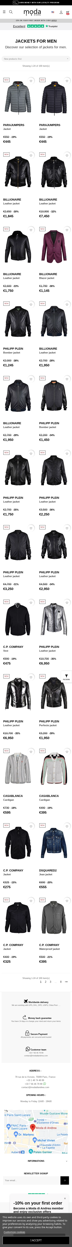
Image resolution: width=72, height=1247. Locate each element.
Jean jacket (45, 874)
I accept (36, 1240)
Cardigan (8, 799)
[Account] (61, 12)
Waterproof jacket (49, 948)
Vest (5, 650)
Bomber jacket (11, 352)
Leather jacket (11, 203)
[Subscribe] (64, 1180)
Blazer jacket (46, 278)
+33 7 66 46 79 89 (36, 1053)
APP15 (54, 20)
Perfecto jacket (48, 725)
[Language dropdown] (54, 12)
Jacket (7, 129)
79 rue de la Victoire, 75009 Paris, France (35, 1077)
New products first (36, 58)
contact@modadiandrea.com (36, 1056)
